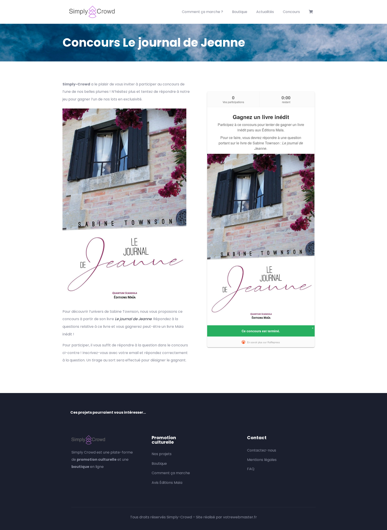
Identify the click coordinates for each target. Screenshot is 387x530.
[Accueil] (92, 12)
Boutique (239, 11)
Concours (291, 11)
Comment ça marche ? (202, 11)
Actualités (265, 11)
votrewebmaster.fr (240, 517)
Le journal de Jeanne (133, 318)
